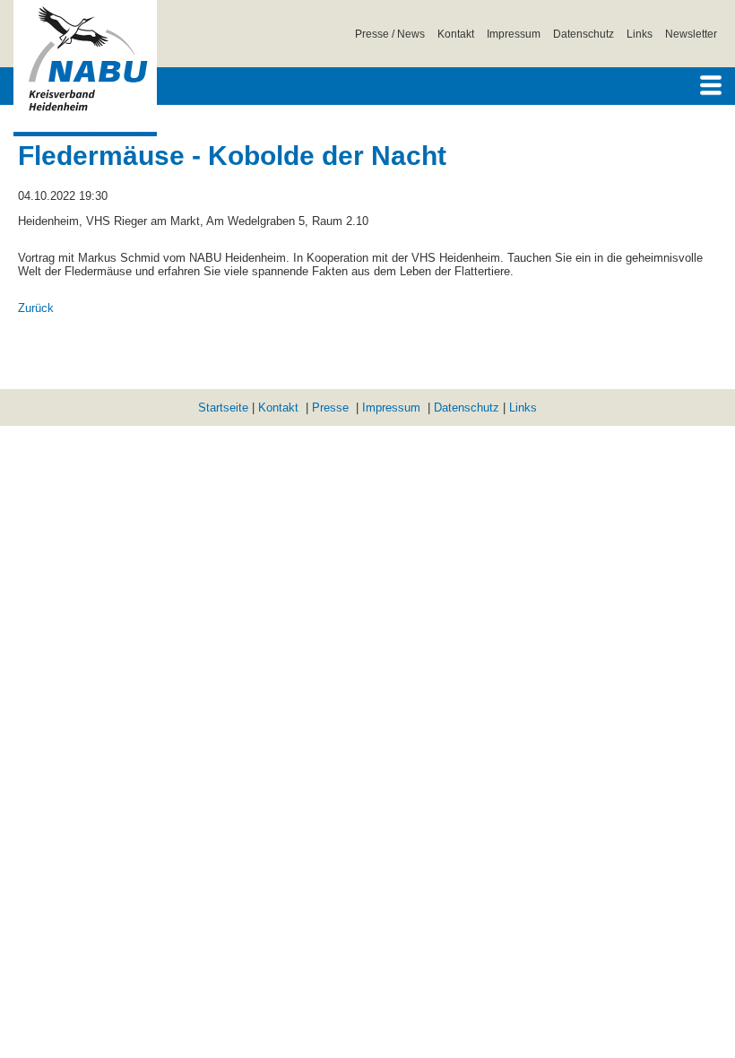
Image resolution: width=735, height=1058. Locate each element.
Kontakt (455, 33)
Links (640, 33)
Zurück (36, 308)
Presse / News (390, 33)
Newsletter (691, 33)
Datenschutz (583, 33)
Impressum (513, 33)
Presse (330, 407)
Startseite (223, 407)
